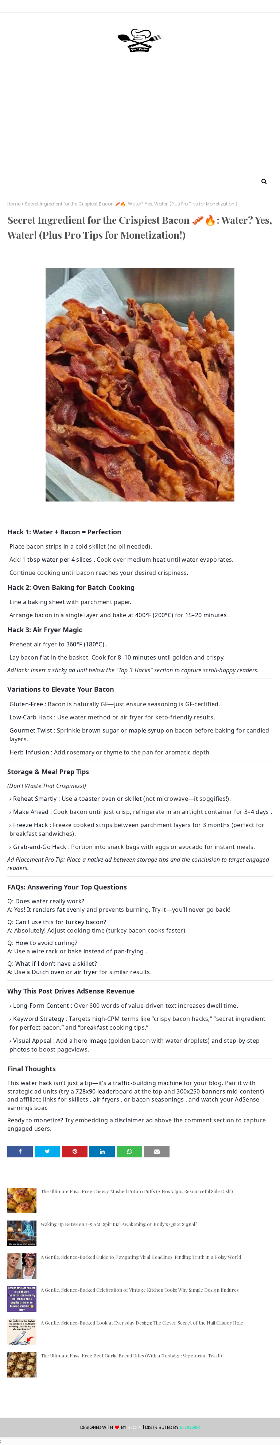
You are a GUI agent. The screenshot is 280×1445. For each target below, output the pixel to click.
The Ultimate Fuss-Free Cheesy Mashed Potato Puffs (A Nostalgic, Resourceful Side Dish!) (137, 1191)
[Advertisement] (140, 121)
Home (13, 204)
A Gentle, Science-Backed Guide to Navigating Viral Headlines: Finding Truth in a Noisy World (141, 1257)
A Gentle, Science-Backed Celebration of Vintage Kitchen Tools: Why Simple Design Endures (140, 1290)
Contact (18, 7)
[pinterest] (269, 7)
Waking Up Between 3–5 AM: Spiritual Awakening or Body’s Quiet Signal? (119, 1224)
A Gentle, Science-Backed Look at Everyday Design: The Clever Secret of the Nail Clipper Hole (142, 1322)
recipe (135, 1427)
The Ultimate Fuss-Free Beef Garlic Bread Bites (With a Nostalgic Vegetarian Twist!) (131, 1355)
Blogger (190, 1427)
